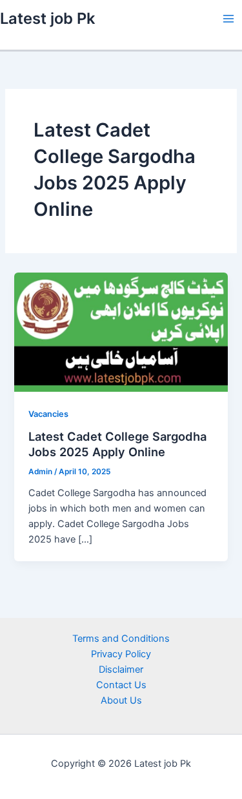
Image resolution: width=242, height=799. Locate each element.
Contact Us (121, 685)
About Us (121, 700)
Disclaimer (121, 669)
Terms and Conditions (121, 638)
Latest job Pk (47, 18)
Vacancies (48, 414)
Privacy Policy (121, 654)
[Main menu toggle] (228, 18)
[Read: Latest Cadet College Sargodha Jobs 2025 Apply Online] (120, 331)
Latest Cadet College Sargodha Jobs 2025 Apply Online (117, 444)
